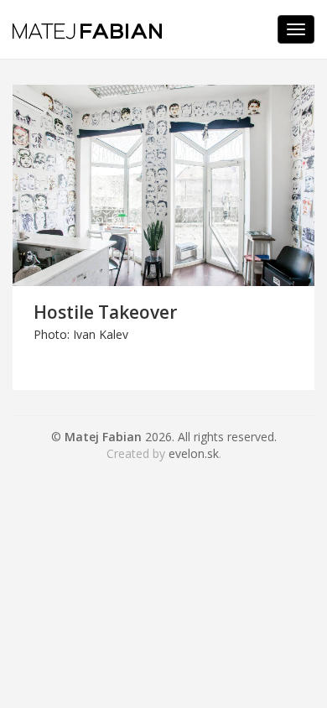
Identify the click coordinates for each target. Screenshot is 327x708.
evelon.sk (194, 453)
